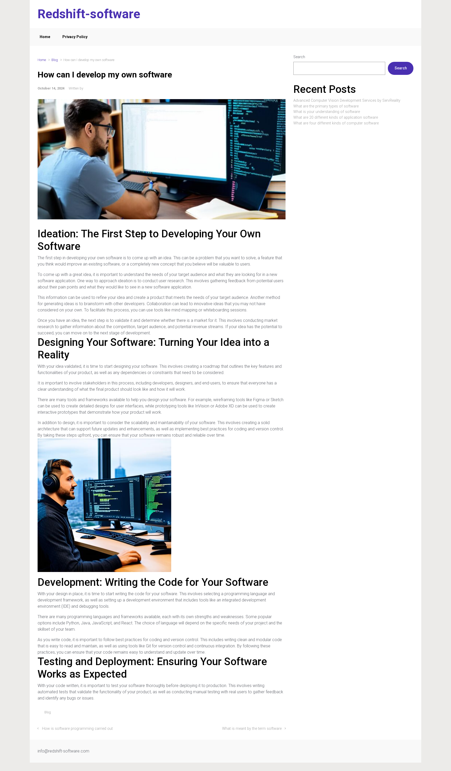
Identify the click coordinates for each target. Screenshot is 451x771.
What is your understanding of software (326, 112)
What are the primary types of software (326, 106)
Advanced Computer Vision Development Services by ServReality (346, 100)
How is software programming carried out (77, 728)
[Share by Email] (275, 713)
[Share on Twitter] (253, 713)
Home (45, 37)
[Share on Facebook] (260, 713)
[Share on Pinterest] (268, 713)
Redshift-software (89, 14)
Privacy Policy (74, 37)
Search (299, 57)
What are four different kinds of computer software (336, 123)
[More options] (283, 713)
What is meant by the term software (252, 728)
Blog (54, 60)
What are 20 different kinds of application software (335, 117)
